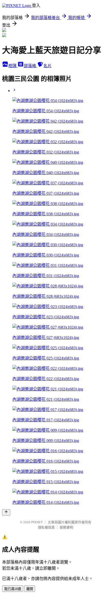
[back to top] (6, 512)
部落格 (30, 66)
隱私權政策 (46, 527)
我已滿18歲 (12, 589)
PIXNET (37, 522)
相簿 (13, 66)
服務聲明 (66, 527)
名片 (47, 66)
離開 (29, 589)
